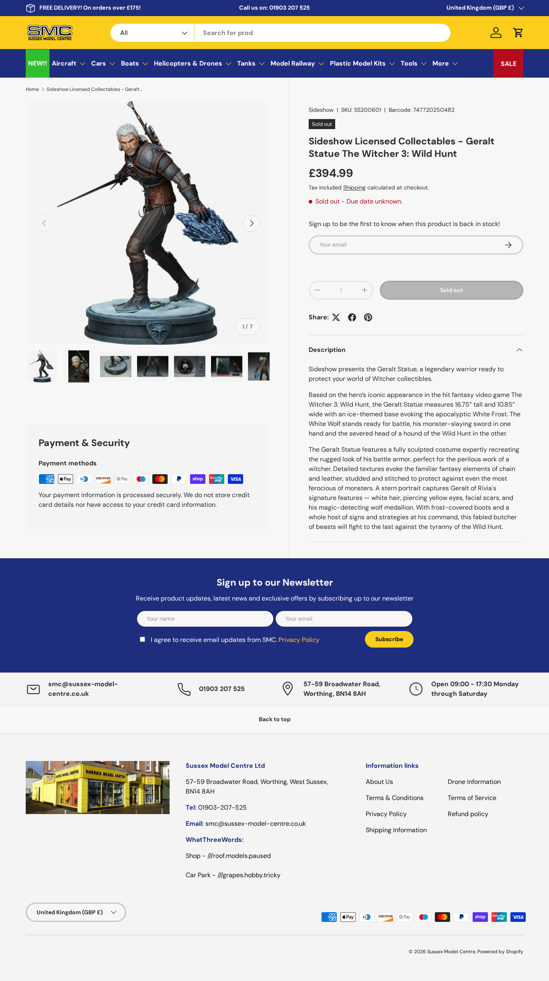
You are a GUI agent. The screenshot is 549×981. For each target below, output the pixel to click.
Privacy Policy (208, 539)
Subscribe (338, 534)
